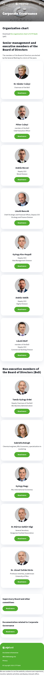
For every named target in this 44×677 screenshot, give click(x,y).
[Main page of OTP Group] (22, 4)
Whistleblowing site (9, 657)
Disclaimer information (10, 653)
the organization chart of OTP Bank (23, 34)
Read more (22, 93)
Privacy (5, 661)
